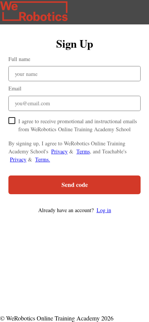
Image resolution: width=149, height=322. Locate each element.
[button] (74, 210)
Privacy (59, 151)
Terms (83, 151)
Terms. (42, 159)
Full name (19, 59)
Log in (104, 210)
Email (14, 88)
